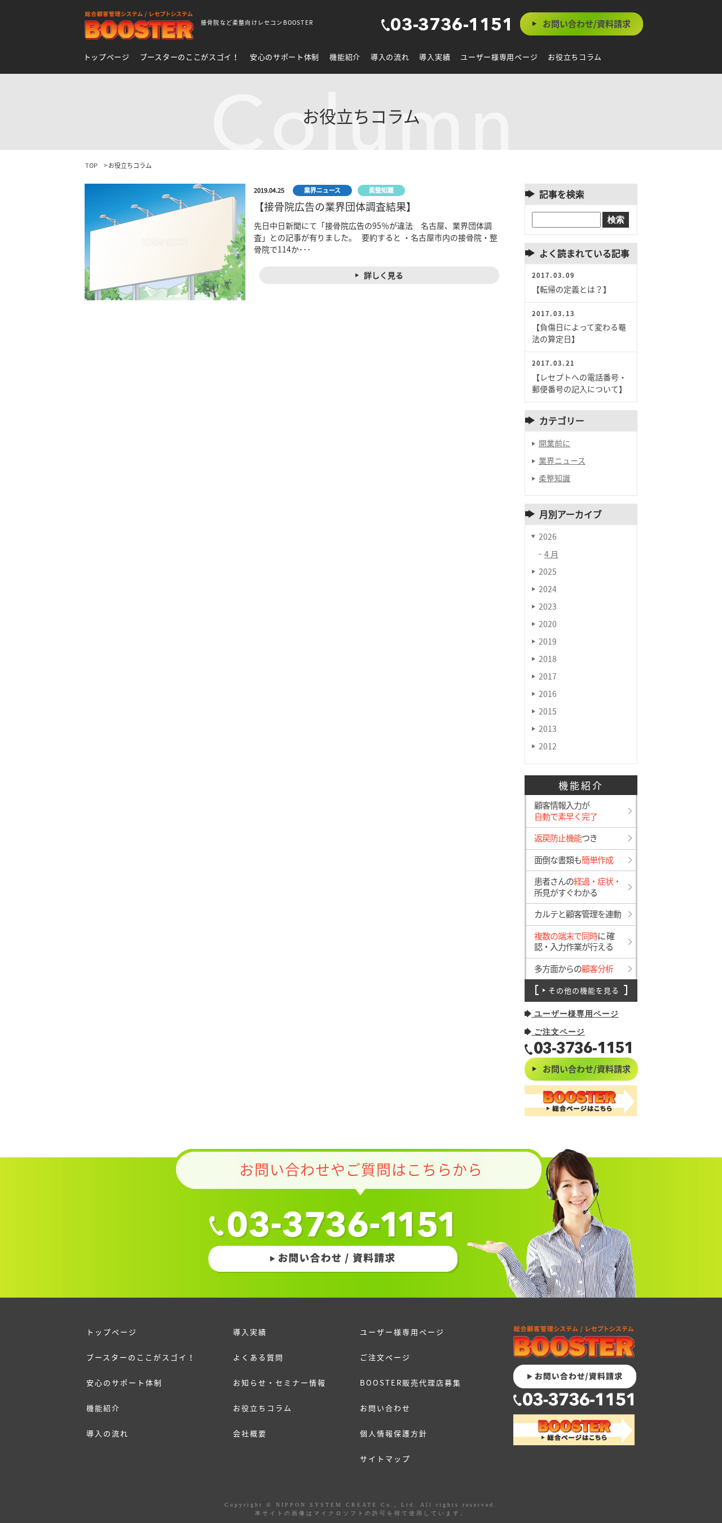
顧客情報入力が (565, 811)
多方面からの (573, 969)
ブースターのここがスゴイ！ (190, 56)
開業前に (554, 443)
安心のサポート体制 (284, 56)
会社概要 (250, 1433)
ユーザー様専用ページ (499, 56)
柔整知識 (554, 477)
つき (565, 838)
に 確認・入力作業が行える (574, 942)
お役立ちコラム (575, 56)
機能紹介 (344, 56)
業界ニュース (562, 460)
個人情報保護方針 (394, 1433)
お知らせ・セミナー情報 (279, 1382)
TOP (91, 165)
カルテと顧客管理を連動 (577, 914)
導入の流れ (390, 56)
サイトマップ (385, 1458)
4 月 (551, 554)
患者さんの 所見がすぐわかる (577, 887)
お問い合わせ (385, 1407)
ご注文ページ (558, 1032)
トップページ (106, 56)
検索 (615, 219)
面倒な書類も (573, 860)
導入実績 (434, 56)
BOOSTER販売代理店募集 (410, 1382)
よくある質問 (258, 1357)
